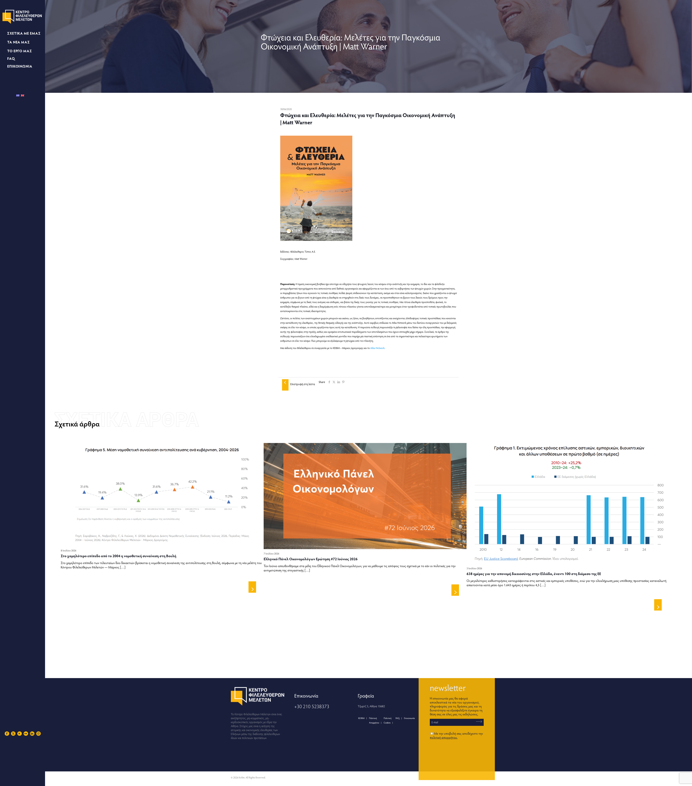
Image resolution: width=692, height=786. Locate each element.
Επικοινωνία (409, 718)
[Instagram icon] (38, 733)
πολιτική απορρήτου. (444, 737)
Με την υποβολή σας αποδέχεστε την (456, 735)
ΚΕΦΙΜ (361, 718)
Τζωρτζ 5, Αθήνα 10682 (371, 706)
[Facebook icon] (7, 733)
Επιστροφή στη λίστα (302, 384)
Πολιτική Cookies (387, 720)
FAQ (398, 718)
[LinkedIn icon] (32, 733)
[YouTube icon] (19, 733)
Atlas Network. (377, 348)
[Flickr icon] (26, 733)
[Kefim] (22, 16)
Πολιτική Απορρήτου (374, 720)
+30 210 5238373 (311, 706)
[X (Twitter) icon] (13, 733)
